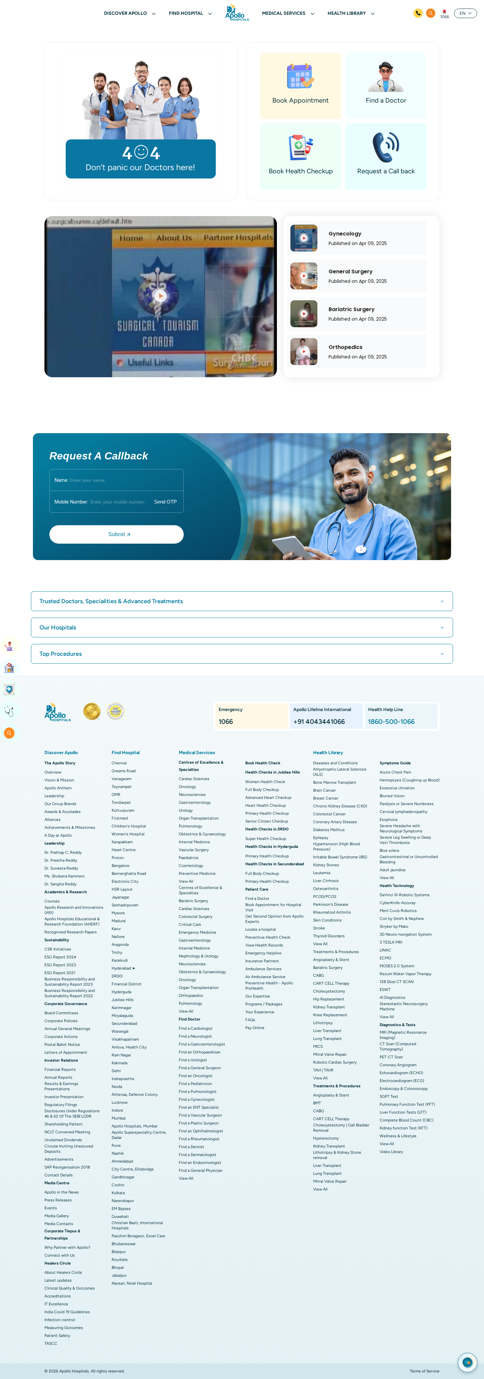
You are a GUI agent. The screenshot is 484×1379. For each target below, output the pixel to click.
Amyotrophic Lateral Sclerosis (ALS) (339, 772)
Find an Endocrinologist (200, 1162)
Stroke (319, 928)
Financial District (127, 984)
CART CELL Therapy (331, 983)
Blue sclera (389, 850)
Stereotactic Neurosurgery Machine (404, 1006)
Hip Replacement (328, 999)
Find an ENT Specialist (199, 1107)
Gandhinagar (123, 1177)
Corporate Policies (61, 1021)
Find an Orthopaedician (200, 1052)
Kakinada (119, 1063)
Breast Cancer (325, 798)
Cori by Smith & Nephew (402, 918)
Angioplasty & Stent (331, 959)
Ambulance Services (263, 969)
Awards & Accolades (62, 811)
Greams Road (124, 771)
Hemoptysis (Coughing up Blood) (410, 780)
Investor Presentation (64, 1097)
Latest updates (58, 1280)
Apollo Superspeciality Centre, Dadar (139, 1135)
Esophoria (388, 819)
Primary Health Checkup (267, 813)
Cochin (118, 1185)
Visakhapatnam (125, 1039)
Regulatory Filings (60, 1104)
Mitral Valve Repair (330, 1054)
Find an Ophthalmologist (201, 1131)
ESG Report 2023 (60, 965)
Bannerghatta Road (129, 873)
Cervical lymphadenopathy (403, 811)
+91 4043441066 (319, 722)
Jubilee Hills (123, 999)
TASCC (50, 1343)
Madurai (119, 921)
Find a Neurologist (195, 1036)
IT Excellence (56, 1304)
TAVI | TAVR (323, 1070)
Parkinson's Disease (330, 904)
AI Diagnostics (392, 997)
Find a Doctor (257, 898)
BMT (317, 1103)
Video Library (391, 1151)
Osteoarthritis (325, 888)
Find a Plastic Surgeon (199, 1123)
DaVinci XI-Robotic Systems (405, 895)
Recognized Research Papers (70, 932)
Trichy (117, 952)
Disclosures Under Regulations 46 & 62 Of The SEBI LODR (72, 1114)
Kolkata (118, 1193)
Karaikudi (120, 960)
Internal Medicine (194, 842)
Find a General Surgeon (200, 1068)
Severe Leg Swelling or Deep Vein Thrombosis (405, 840)
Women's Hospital (128, 834)
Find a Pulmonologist (198, 1091)
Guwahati (120, 1216)
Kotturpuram (123, 810)
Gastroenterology (195, 802)
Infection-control (59, 1319)
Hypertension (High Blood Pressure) (336, 846)
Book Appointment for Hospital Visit (273, 907)
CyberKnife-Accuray (398, 902)
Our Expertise (257, 996)
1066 (444, 16)
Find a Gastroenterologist (202, 1044)
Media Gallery (56, 1216)
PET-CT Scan (391, 1057)
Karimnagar (121, 1007)
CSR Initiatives (57, 949)
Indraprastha (123, 1078)
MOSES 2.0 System (397, 966)
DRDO (117, 976)
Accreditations (57, 1296)
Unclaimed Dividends (63, 1140)
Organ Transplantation (199, 818)
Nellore (118, 936)
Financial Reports (60, 1069)
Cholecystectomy (329, 991)
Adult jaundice (393, 870)
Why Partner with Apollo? (67, 1247)
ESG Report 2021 (59, 973)
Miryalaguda (122, 1015)
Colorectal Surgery (195, 916)
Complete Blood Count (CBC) (406, 1120)
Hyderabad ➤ (123, 968)
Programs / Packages (263, 1004)
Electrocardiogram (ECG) (402, 1080)
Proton (118, 857)
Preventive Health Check (267, 937)
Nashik (118, 1153)
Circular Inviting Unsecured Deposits (68, 1149)
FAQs (250, 1020)
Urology (186, 810)
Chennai (119, 763)
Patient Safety (57, 1335)
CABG (318, 975)
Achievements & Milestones (69, 827)
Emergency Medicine (197, 932)
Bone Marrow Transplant (334, 782)
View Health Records (264, 945)
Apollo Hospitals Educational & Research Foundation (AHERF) (72, 921)
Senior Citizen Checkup (266, 821)
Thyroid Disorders (329, 936)
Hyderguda (121, 992)
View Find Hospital (10, 667)
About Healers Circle (63, 1272)
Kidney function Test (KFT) (403, 1128)
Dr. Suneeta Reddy (61, 868)
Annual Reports (58, 1077)
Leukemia (321, 873)
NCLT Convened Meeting (67, 1132)
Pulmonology (190, 826)
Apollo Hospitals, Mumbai (134, 1126)
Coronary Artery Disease (335, 822)
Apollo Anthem (57, 788)
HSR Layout (122, 889)
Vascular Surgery (194, 850)
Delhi (116, 1071)
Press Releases (58, 1200)
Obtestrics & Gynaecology (202, 834)
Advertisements (58, 1159)
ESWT (385, 989)
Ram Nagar (121, 1055)
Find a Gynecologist (197, 1099)
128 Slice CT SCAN (397, 981)
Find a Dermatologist (197, 1154)
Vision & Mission (59, 780)
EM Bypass (121, 1208)
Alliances (52, 819)
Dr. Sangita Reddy (60, 884)
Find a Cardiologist (196, 1028)
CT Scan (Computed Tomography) (398, 1046)
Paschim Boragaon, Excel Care (138, 1236)
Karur (116, 928)
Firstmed (120, 818)
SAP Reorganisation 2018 (67, 1167)
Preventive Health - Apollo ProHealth (269, 986)
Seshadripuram (125, 905)
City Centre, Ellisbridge (133, 1169)
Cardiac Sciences (194, 778)
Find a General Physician (201, 1170)
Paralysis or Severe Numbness (407, 803)
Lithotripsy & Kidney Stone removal (337, 1155)
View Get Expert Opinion (10, 711)
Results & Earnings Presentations (61, 1086)
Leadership (54, 796)
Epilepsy (320, 837)
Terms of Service (425, 1371)
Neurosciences (192, 794)
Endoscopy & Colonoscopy (404, 1088)
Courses (52, 901)
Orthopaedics (191, 995)
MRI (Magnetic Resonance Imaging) (403, 1035)
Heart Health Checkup (265, 805)
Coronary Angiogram (398, 1065)
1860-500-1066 (391, 722)
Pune (116, 1145)
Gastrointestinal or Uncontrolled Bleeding (409, 859)
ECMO (385, 958)
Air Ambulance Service (265, 976)
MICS (318, 1046)
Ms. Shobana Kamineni (64, 876)
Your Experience (259, 1012)
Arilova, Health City (129, 1047)
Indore (117, 1110)
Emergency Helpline (263, 953)
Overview (52, 772)
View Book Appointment (10, 646)
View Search (10, 733)
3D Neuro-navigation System (406, 934)
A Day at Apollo (58, 835)
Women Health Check (265, 781)
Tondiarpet (121, 802)
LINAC (385, 950)
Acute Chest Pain (395, 772)
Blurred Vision (392, 796)
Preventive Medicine (197, 873)
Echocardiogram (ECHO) (401, 1073)
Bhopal (118, 1267)
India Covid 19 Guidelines (67, 1312)
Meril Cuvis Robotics (398, 910)
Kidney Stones (326, 865)
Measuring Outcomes (63, 1327)
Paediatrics (189, 857)
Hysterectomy (326, 1138)
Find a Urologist (193, 1060)
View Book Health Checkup (10, 689)
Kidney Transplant (329, 1007)
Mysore (118, 913)
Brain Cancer (324, 790)
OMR (116, 794)
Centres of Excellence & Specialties (200, 890)
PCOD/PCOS (324, 896)
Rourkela (119, 1259)
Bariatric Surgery (193, 901)
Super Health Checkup (265, 838)
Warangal (120, 1031)
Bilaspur (119, 1251)
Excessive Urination (397, 788)
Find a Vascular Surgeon (200, 1115)
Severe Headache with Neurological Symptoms (401, 828)
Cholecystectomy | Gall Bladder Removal (341, 1128)
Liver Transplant (327, 1030)
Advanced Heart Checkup (268, 797)
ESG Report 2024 (60, 957)
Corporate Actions (61, 1036)
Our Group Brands (60, 803)
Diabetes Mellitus (329, 829)
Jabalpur (119, 1275)
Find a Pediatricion (195, 1083)
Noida (117, 1086)
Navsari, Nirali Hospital (132, 1283)
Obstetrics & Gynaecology (202, 972)
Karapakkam (122, 842)
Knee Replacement (330, 1015)
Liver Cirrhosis (326, 880)
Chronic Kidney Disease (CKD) (340, 806)
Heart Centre (124, 850)
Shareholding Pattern (63, 1124)
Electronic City (125, 881)
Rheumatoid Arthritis (332, 912)
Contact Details (58, 1175)
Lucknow (119, 1102)
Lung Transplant (327, 1038)
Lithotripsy (323, 1023)
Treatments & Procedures (336, 951)
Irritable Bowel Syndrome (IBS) (340, 857)
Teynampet (122, 786)
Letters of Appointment (65, 1052)
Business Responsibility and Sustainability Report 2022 (69, 993)
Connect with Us (59, 1255)
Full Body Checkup (262, 789)
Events (50, 1208)
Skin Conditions (327, 920)
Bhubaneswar (124, 1244)
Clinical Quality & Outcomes (69, 1288)
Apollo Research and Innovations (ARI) (73, 910)
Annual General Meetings (67, 1028)
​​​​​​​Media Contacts (58, 1223)
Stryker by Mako (394, 926)
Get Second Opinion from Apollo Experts (274, 919)
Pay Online (254, 1027)
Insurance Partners (262, 961)
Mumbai (119, 1118)
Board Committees (61, 1013)
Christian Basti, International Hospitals (137, 1225)
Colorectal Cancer (329, 814)
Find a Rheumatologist (199, 1139)
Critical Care (190, 924)
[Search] (430, 13)
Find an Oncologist (196, 1075)
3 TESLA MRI (391, 942)
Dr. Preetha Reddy (60, 860)
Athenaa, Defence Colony (135, 1094)
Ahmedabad (122, 1161)
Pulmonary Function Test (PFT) (407, 1104)
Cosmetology (191, 865)
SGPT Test (389, 1096)
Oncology (187, 786)
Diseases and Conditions (335, 763)
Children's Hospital (129, 826)
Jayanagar (120, 897)
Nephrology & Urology (198, 956)
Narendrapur (123, 1200)
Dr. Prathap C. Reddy (63, 852)
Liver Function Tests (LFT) (403, 1112)
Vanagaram (121, 778)
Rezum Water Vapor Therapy (405, 974)
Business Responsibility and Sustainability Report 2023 (69, 982)
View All (186, 881)
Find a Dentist (191, 1147)
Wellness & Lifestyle (398, 1136)
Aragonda (120, 944)
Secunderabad (124, 1023)
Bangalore (120, 865)
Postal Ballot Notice (62, 1044)
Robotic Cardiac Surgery (335, 1062)
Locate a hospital (260, 929)
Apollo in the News (61, 1192)
